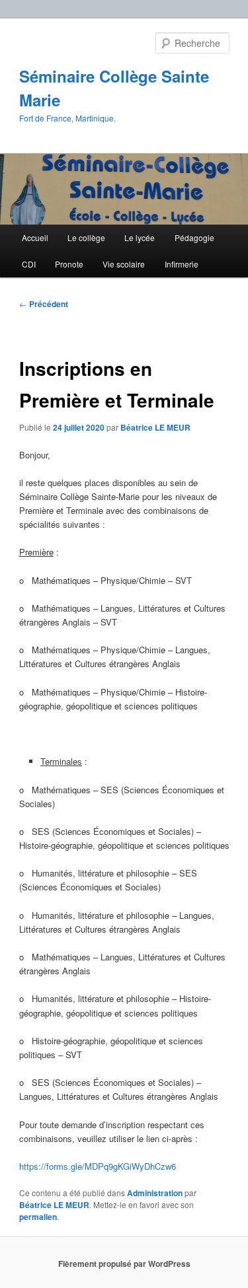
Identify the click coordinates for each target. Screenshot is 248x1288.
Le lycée (139, 237)
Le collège (86, 237)
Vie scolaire (124, 263)
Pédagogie (194, 237)
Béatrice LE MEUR (155, 427)
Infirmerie (181, 263)
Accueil (35, 237)
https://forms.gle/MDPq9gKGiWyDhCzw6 (97, 1166)
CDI (29, 263)
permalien (38, 1217)
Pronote (69, 263)
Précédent (43, 304)
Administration (155, 1193)
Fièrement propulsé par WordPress (124, 1264)
